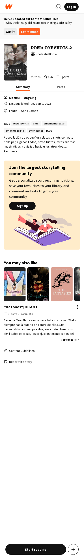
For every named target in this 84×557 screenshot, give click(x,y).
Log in (71, 7)
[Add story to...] (73, 549)
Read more (10, 151)
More (49, 131)
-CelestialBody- (47, 54)
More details (68, 339)
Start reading (36, 549)
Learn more (29, 32)
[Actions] (77, 307)
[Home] (28, 7)
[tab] (23, 88)
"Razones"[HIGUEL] (22, 306)
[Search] (58, 6)
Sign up (22, 206)
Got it (10, 32)
